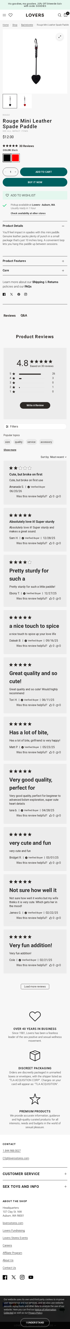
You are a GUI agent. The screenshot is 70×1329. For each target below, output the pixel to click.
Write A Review (35, 405)
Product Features (14, 261)
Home (6, 25)
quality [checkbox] (18, 442)
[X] (12, 294)
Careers (7, 1245)
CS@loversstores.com (16, 1158)
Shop (14, 25)
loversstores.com (13, 1223)
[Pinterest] (19, 294)
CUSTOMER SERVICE (21, 1174)
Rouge (6, 115)
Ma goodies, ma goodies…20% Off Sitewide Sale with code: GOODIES (35, 4)
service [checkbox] (31, 442)
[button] (35, 195)
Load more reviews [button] (35, 986)
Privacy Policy (35, 1312)
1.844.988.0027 (12, 1150)
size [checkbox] (7, 442)
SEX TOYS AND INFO (21, 1186)
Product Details (13, 226)
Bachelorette (27, 25)
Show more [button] (10, 449)
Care (6, 270)
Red (15, 158)
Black (7, 158)
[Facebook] (5, 294)
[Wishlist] (10, 15)
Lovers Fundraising (14, 1230)
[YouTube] (32, 1277)
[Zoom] (59, 36)
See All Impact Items (15, 131)
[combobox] (54, 457)
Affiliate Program (12, 1253)
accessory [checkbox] (46, 442)
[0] (65, 15)
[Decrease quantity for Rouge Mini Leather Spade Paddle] (5, 172)
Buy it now (35, 182)
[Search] (60, 15)
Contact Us (9, 1267)
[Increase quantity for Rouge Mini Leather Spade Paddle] (15, 172)
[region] (32, 374)
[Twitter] (15, 1277)
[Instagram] (24, 1277)
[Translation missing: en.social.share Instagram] (26, 294)
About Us (8, 1260)
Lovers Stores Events (15, 1237)
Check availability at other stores (28, 213)
